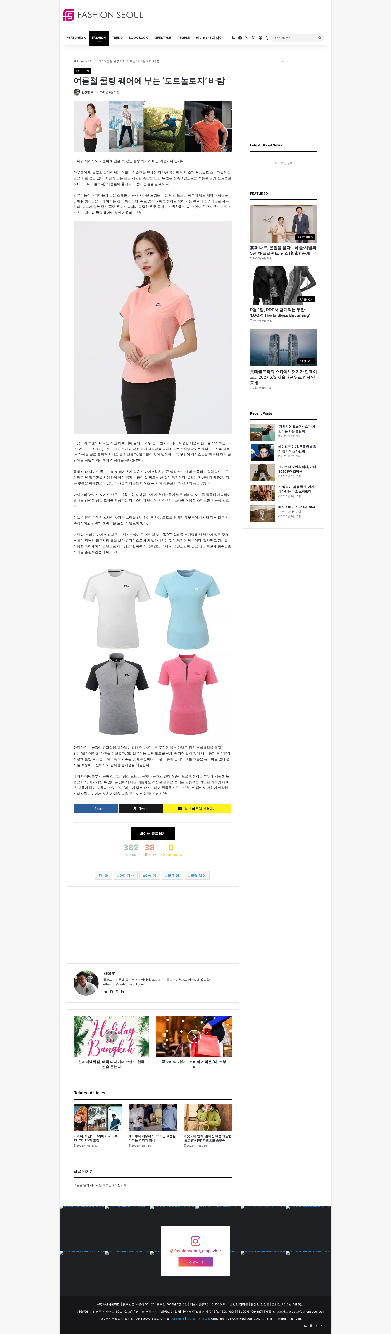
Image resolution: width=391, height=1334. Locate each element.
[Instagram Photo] (82, 1228)
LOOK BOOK (138, 38)
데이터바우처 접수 (209, 38)
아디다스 (126, 875)
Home (81, 61)
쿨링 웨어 (198, 875)
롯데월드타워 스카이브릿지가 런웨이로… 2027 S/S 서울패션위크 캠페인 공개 (283, 377)
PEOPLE (183, 38)
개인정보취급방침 (198, 1318)
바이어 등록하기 (153, 833)
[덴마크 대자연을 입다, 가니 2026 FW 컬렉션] (262, 472)
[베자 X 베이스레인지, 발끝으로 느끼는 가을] (262, 513)
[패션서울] (103, 15)
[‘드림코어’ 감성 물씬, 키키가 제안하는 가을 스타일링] (262, 493)
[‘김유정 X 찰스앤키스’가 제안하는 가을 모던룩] (262, 432)
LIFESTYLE (162, 38)
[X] (116, 991)
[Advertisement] (236, 15)
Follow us (195, 1262)
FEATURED (75, 38)
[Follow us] (195, 1243)
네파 (104, 875)
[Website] (106, 991)
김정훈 (86, 92)
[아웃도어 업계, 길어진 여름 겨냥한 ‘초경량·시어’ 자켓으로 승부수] (208, 1117)
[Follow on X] (92, 92)
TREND (117, 38)
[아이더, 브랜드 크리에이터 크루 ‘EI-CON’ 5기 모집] (98, 1117)
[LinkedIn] (122, 991)
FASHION (99, 38)
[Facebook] (111, 991)
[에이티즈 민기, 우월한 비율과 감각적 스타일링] (262, 452)
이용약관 (178, 1318)
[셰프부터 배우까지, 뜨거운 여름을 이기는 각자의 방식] (153, 1117)
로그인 (107, 1185)
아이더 (150, 875)
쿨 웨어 (173, 875)
